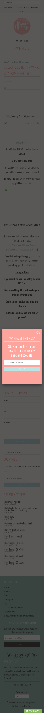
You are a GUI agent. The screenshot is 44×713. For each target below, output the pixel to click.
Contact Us (34, 711)
